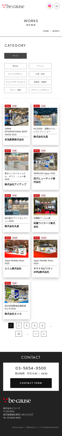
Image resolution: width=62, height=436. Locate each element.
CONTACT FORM (31, 383)
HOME (46, 31)
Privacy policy (17, 427)
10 (18, 334)
